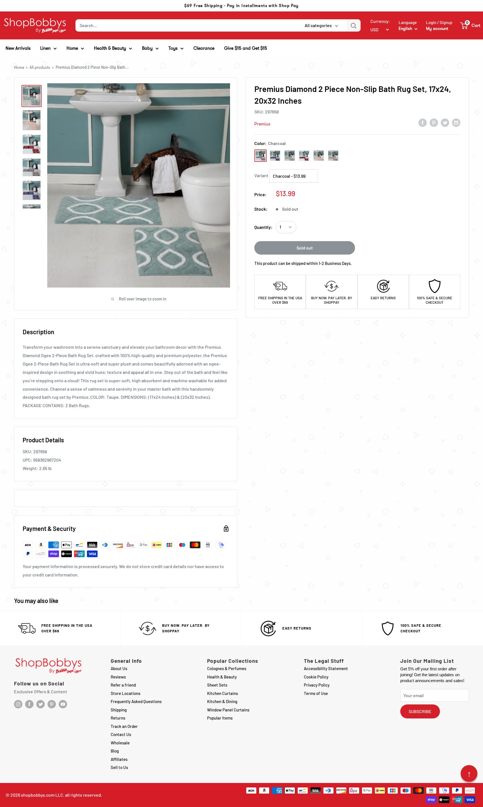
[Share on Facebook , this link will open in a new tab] (422, 122)
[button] (470, 25)
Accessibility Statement (326, 668)
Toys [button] (173, 48)
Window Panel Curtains (228, 709)
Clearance (203, 48)
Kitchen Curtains (222, 693)
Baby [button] (147, 48)
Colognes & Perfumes (226, 668)
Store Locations (125, 693)
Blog (115, 750)
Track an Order (124, 726)
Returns (118, 717)
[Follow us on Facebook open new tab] (29, 704)
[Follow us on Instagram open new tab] (18, 704)
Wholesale (120, 742)
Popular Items (220, 717)
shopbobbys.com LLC (42, 794)
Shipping (119, 709)
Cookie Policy (316, 676)
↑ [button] (469, 773)
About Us (119, 668)
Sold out (305, 247)
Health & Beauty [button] (110, 48)
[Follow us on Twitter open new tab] (40, 704)
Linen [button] (45, 48)
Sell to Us (119, 767)
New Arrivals (18, 48)
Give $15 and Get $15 (245, 48)
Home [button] (72, 48)
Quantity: (263, 227)
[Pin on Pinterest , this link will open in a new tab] (434, 122)
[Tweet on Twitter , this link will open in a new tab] (445, 122)
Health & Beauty (222, 676)
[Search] (354, 25)
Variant (261, 175)
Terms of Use (316, 693)
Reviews (118, 676)
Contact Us (121, 734)
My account (437, 28)
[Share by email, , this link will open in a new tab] (456, 122)
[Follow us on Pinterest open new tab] (52, 704)
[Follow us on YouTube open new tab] (63, 704)
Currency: (380, 21)
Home (19, 67)
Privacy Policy (317, 684)
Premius (262, 124)
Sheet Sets (217, 684)
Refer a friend (123, 684)
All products (40, 67)
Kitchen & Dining (222, 701)
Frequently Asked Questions (136, 701)
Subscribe (420, 711)
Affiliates (119, 759)
